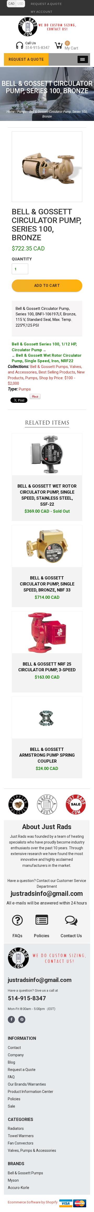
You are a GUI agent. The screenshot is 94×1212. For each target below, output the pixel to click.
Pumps (22, 112)
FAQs (17, 935)
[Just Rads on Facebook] (11, 1019)
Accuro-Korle (18, 1188)
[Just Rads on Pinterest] (22, 1019)
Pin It (35, 396)
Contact (14, 1048)
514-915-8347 (27, 998)
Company (16, 1055)
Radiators (16, 1128)
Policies (41, 935)
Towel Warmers (21, 1136)
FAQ (11, 1077)
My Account (41, 11)
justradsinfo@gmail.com (47, 893)
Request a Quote (46, 3)
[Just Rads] (47, 27)
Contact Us (71, 935)
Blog (11, 1062)
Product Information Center (30, 1092)
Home (11, 112)
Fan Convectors (20, 1143)
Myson (13, 1180)
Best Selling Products (57, 372)
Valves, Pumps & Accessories (32, 1150)
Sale (11, 1106)
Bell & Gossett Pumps (25, 1173)
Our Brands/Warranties (27, 1084)
